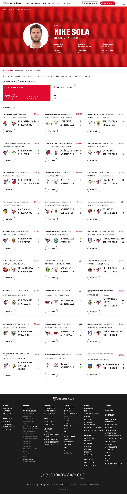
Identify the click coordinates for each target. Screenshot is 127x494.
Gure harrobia (69, 408)
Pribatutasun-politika (58, 485)
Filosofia (87, 411)
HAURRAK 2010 (27, 444)
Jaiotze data (58, 44)
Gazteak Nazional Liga (29, 431)
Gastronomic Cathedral (52, 445)
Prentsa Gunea (31, 485)
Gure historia (89, 438)
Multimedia (6, 411)
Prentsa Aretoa (89, 425)
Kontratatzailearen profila (93, 430)
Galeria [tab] (37, 70)
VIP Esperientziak (49, 411)
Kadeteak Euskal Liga (29, 434)
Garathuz (67, 411)
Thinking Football (111, 441)
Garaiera (57, 50)
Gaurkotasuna (7, 408)
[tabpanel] (63, 229)
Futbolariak (88, 443)
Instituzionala (89, 408)
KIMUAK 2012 (26, 451)
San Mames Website (111, 430)
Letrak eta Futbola (111, 444)
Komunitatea (68, 453)
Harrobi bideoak (8, 427)
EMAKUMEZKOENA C (28, 421)
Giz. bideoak (7, 421)
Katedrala (47, 432)
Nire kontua (108, 3)
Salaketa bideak (95, 485)
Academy (108, 458)
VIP (65, 450)
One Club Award (89, 462)
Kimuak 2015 (26, 456)
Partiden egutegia (29, 462)
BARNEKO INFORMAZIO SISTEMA (93, 427)
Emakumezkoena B (28, 413)
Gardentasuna (89, 422)
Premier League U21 (28, 418)
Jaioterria (81, 44)
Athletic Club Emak (29, 411)
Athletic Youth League (30, 426)
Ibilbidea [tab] (19, 70)
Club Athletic (68, 444)
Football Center (68, 416)
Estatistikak (88, 449)
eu (117, 3)
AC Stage (66, 429)
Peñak (66, 447)
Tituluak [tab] (28, 70)
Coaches (66, 420)
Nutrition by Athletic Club (113, 464)
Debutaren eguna (107, 44)
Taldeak (11, 10)
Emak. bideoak (7, 424)
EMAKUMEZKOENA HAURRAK (30, 449)
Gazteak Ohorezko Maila (30, 429)
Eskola (66, 431)
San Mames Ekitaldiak (51, 442)
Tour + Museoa (49, 414)
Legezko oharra (72, 485)
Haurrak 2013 (27, 446)
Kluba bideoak (7, 430)
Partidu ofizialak (107, 50)
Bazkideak (67, 439)
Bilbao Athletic (27, 416)
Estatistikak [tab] (8, 70)
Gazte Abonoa (69, 442)
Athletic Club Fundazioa (113, 438)
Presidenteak (88, 452)
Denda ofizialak (49, 424)
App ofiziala (109, 415)
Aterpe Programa (90, 465)
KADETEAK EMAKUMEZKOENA (30, 439)
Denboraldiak (82, 50)
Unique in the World (111, 425)
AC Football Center (70, 414)
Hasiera (5, 10)
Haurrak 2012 (27, 441)
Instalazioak (88, 416)
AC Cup (66, 423)
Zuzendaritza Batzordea (92, 414)
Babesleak (87, 419)
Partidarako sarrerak (51, 408)
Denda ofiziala (48, 421)
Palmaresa (87, 441)
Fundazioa (108, 405)
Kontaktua (109, 410)
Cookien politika (44, 485)
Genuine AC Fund (28, 459)
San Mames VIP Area (50, 439)
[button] (26, 93)
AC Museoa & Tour (111, 433)
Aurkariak (87, 446)
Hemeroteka (7, 414)
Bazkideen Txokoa (90, 3)
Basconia (26, 423)
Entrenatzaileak (89, 455)
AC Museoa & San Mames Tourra (52, 435)
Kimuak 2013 (26, 454)
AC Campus (67, 426)
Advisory (66, 418)
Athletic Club (19, 10)
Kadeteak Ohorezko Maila (30, 436)
